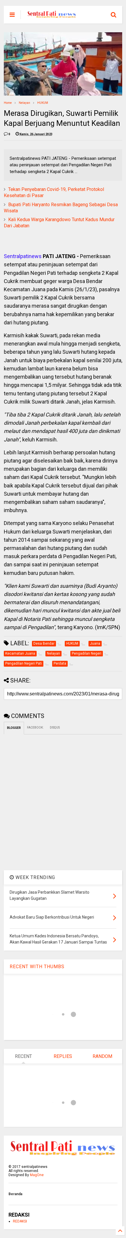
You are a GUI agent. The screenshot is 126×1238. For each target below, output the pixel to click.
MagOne (37, 1175)
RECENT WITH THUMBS (37, 966)
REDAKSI (20, 1221)
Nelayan (24, 102)
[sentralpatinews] (52, 16)
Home (8, 102)
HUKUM (42, 102)
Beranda (15, 1194)
